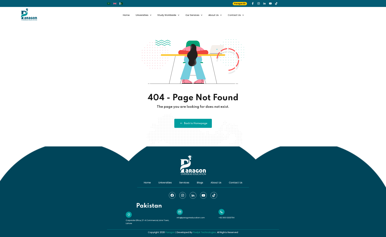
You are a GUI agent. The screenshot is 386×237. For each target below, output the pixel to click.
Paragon (170, 232)
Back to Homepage (195, 123)
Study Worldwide (166, 15)
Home (126, 15)
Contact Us (234, 15)
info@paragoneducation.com (191, 217)
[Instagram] (258, 3)
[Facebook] (172, 195)
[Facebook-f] (252, 3)
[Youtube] (270, 3)
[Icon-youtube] (203, 195)
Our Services (192, 15)
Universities (142, 15)
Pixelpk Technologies (204, 232)
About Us (213, 15)
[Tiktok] (276, 3)
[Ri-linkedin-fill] (264, 3)
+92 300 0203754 (226, 217)
